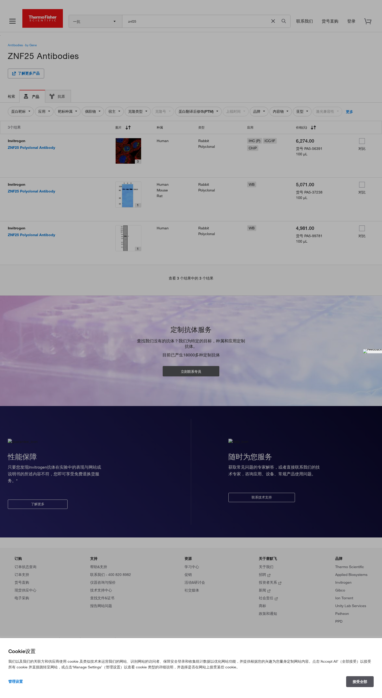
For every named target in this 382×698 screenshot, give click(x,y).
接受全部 (360, 681)
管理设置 (15, 681)
